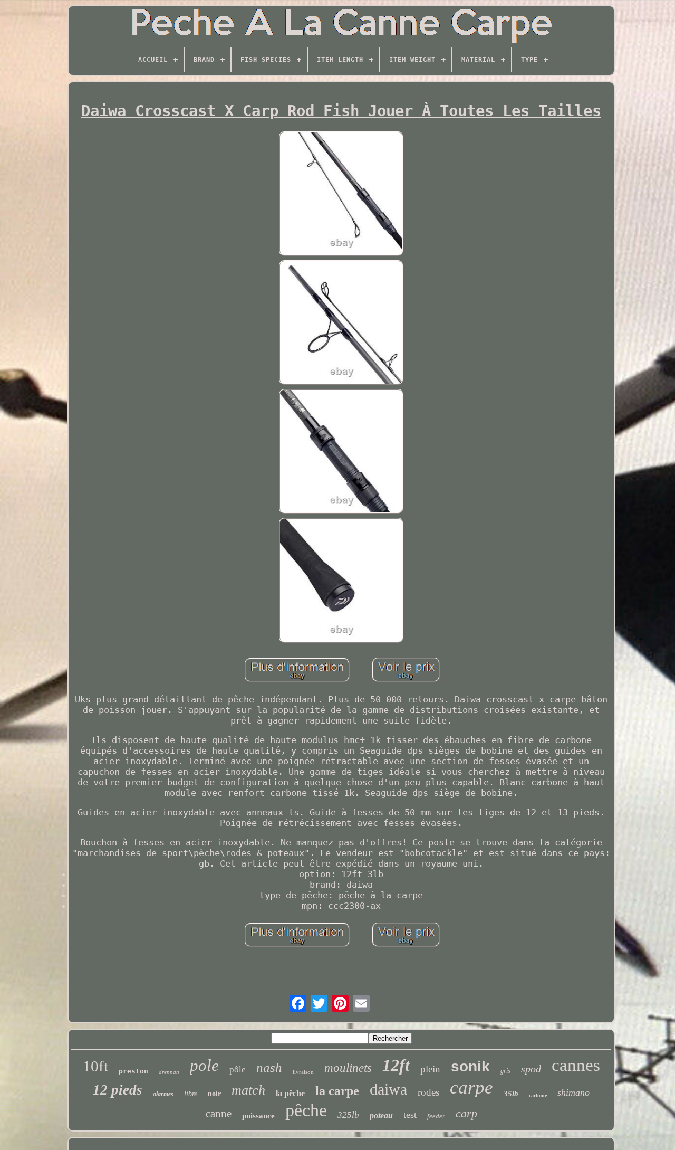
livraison (303, 1072)
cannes (576, 1065)
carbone (538, 1095)
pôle (237, 1070)
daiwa (388, 1089)
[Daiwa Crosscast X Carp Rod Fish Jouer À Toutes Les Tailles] (341, 194)
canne (219, 1113)
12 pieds (117, 1090)
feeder (436, 1116)
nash (269, 1067)
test (410, 1114)
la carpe (337, 1091)
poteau (381, 1115)
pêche (306, 1110)
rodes (428, 1092)
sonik (470, 1066)
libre (190, 1094)
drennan (169, 1072)
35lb (511, 1093)
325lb (348, 1115)
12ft (396, 1065)
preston (133, 1071)
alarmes (163, 1094)
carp (466, 1113)
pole (204, 1065)
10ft (95, 1066)
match (248, 1090)
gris (505, 1071)
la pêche (290, 1093)
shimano (573, 1092)
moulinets (348, 1068)
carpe (471, 1087)
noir (214, 1094)
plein (430, 1069)
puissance (258, 1115)
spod (531, 1069)
